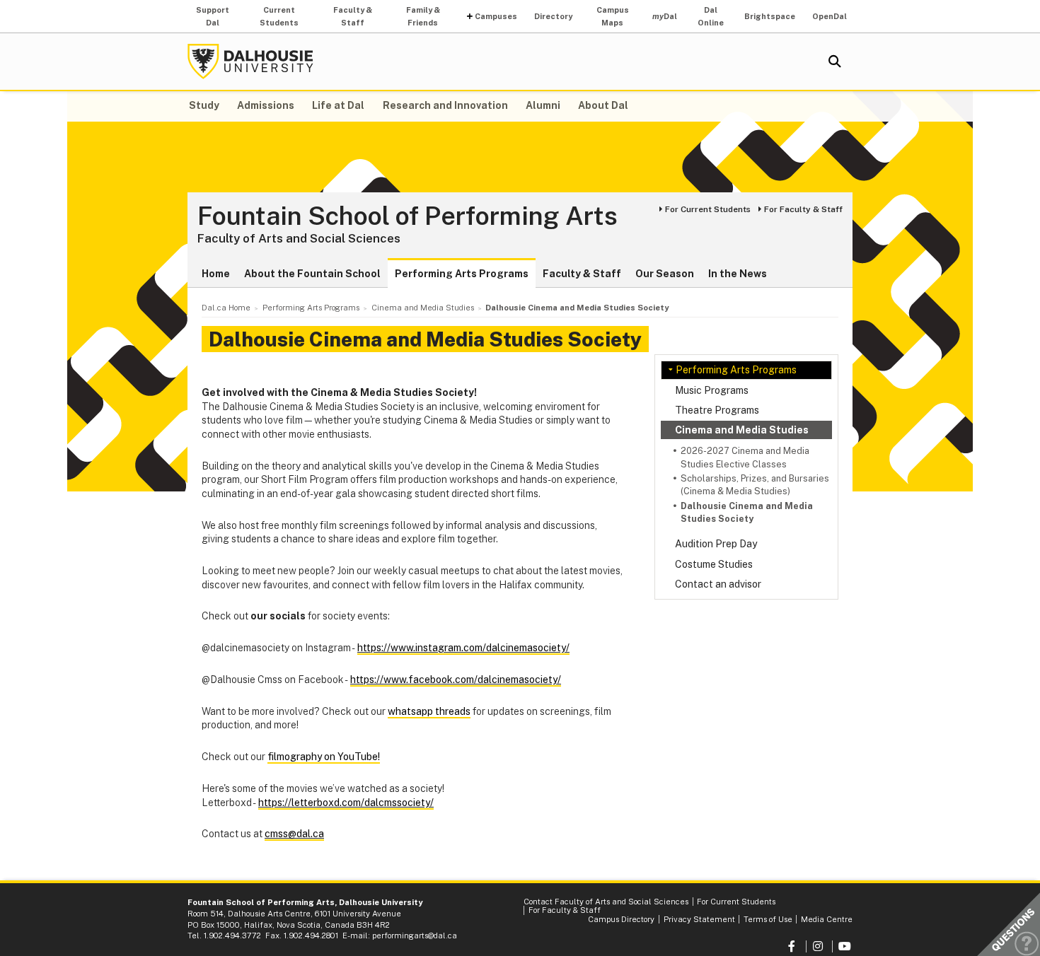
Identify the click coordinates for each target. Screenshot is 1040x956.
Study (204, 105)
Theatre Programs (717, 410)
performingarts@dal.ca (414, 935)
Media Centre (827, 919)
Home (216, 273)
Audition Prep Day (716, 543)
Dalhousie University (250, 61)
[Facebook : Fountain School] (793, 946)
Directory (553, 16)
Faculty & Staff (352, 16)
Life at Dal (338, 105)
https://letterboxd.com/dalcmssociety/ (346, 802)
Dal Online (711, 16)
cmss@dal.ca (294, 833)
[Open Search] (835, 61)
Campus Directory (621, 919)
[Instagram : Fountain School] (819, 946)
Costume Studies (714, 564)
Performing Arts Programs (461, 273)
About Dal (603, 105)
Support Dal (212, 16)
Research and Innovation (445, 105)
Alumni (543, 105)
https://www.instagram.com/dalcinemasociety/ (463, 647)
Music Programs (712, 390)
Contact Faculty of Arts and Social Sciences (606, 902)
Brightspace (769, 16)
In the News (737, 273)
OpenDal (829, 16)
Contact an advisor (718, 584)
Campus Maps (612, 16)
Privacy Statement (699, 919)
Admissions (265, 105)
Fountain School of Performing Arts (407, 216)
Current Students (279, 16)
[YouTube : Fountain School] (845, 946)
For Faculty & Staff (803, 209)
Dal (664, 16)
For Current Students (708, 209)
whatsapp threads (429, 711)
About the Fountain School (312, 273)
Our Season (664, 273)
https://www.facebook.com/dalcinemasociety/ (455, 679)
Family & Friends (423, 16)
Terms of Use (768, 919)
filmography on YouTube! (323, 756)
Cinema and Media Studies (742, 430)
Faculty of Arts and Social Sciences (298, 238)
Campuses (496, 16)
